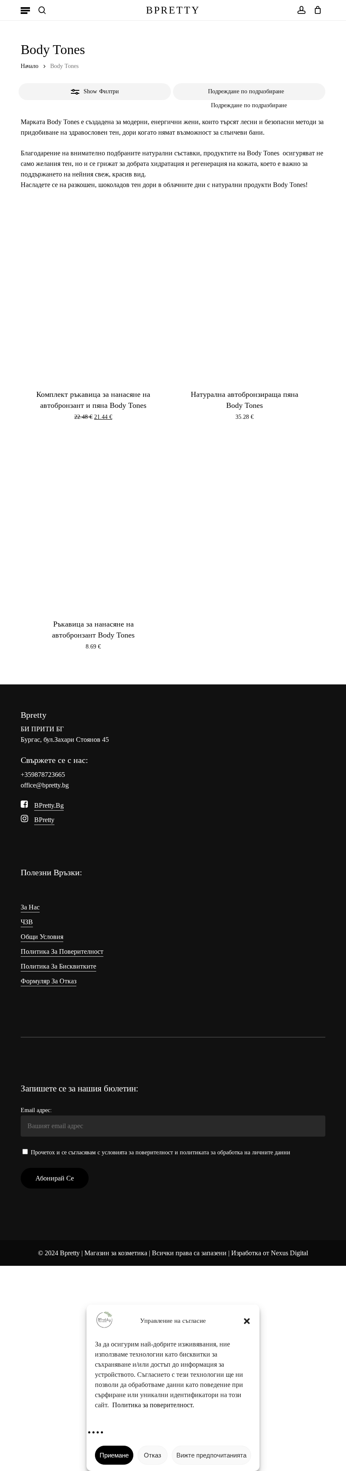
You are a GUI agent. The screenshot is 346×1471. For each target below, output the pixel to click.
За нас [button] (30, 907)
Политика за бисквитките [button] (58, 966)
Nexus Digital (289, 1253)
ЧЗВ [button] (27, 921)
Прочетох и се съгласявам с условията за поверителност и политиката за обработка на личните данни (160, 1152)
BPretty (173, 10)
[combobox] (249, 105)
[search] (42, 10)
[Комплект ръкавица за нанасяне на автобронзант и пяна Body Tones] (93, 294)
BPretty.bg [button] (49, 805)
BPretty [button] (44, 819)
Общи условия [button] (42, 936)
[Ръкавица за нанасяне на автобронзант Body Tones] (93, 523)
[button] (247, 1321)
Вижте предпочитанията (211, 1455)
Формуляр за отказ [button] (48, 981)
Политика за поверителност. (153, 1405)
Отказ (152, 1455)
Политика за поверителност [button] (62, 951)
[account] (301, 10)
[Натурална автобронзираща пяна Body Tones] (244, 294)
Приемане (114, 1455)
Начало (29, 66)
